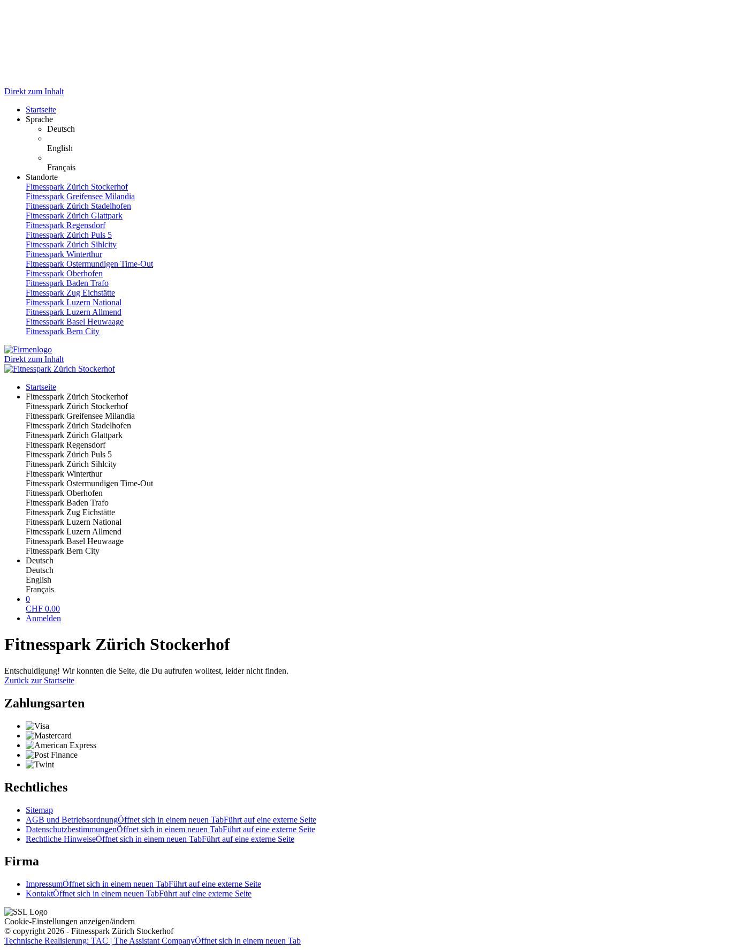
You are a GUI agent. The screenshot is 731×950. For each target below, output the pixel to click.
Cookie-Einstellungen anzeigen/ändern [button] (69, 921)
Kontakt (139, 893)
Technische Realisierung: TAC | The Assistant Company (152, 940)
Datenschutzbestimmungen (170, 829)
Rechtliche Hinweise (160, 838)
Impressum (143, 883)
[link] (387, 129)
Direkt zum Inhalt (34, 91)
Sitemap (39, 810)
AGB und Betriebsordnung (171, 819)
